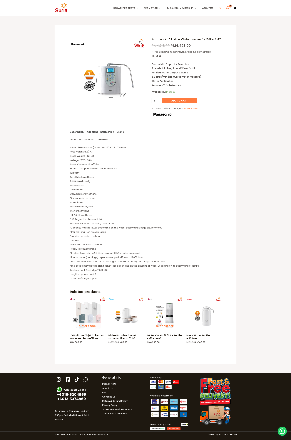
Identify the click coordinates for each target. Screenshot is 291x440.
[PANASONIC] (162, 114)
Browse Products (124, 8)
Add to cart (179, 100)
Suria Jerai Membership (180, 8)
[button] (220, 8)
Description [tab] (77, 132)
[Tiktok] (76, 379)
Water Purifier (191, 108)
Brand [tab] (120, 132)
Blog (104, 392)
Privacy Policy (109, 405)
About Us (207, 8)
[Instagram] (59, 379)
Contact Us (108, 396)
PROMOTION (151, 8)
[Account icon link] (235, 8)
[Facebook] (68, 379)
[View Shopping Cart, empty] (228, 8)
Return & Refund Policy (115, 401)
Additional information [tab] (100, 132)
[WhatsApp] (85, 379)
